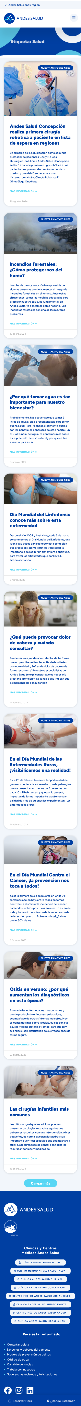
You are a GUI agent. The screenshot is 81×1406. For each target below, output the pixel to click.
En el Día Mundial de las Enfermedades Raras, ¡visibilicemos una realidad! (40, 764)
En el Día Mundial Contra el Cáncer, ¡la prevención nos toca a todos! (40, 880)
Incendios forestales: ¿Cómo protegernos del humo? (36, 269)
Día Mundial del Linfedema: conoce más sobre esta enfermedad (40, 520)
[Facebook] (8, 1390)
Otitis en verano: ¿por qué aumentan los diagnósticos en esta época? (39, 994)
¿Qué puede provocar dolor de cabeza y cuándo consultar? (40, 642)
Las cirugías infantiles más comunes (39, 1111)
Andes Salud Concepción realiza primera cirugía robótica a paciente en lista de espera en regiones (40, 134)
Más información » (23, 191)
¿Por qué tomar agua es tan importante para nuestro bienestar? (40, 402)
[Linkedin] (30, 1390)
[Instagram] (19, 1390)
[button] (40, 1183)
